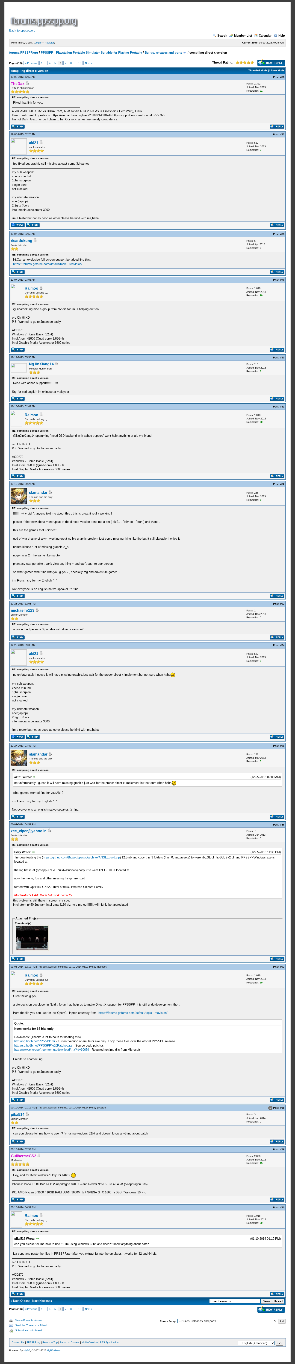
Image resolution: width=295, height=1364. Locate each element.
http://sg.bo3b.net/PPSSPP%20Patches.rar (43, 1045)
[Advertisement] (163, 17)
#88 (282, 1107)
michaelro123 (22, 610)
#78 (282, 234)
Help (281, 35)
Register (49, 42)
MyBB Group (54, 1350)
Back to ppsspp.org (22, 30)
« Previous (31, 63)
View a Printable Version (28, 1320)
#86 (282, 824)
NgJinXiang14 (41, 364)
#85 (282, 746)
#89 (282, 1149)
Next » (88, 63)
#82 (282, 484)
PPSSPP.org (33, 1342)
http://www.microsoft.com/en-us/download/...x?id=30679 (51, 1049)
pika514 (101, 1107)
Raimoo (31, 288)
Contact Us (18, 1342)
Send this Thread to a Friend (31, 1325)
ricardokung (21, 241)
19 (79, 63)
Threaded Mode (257, 70)
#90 (282, 1207)
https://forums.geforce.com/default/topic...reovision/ (47, 264)
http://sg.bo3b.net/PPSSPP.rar (34, 1041)
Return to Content (70, 1342)
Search (222, 35)
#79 (282, 280)
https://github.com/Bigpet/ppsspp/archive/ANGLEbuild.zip (81, 857)
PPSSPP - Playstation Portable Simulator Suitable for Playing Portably (91, 52)
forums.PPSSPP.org (23, 52)
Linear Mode (276, 70)
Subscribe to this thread (28, 1330)
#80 (282, 357)
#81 (282, 406)
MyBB (27, 1350)
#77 (282, 134)
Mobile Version (90, 1342)
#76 (282, 77)
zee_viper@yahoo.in (29, 831)
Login (38, 42)
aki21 (33, 143)
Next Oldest (21, 1301)
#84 (282, 645)
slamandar (38, 492)
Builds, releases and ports (163, 52)
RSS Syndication (109, 1342)
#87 (282, 967)
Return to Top (50, 1342)
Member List (243, 35)
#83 (282, 603)
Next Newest (41, 1301)
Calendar (265, 35)
